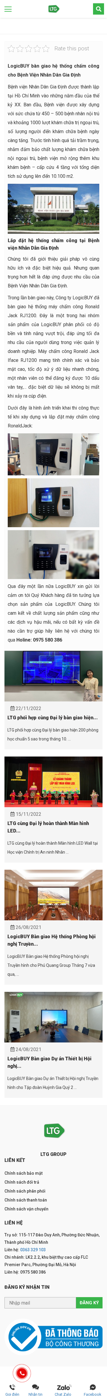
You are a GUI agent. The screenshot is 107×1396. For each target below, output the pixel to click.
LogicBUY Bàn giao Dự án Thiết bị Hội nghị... (49, 1062)
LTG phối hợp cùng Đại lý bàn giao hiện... (52, 717)
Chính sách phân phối (24, 1191)
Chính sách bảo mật (23, 1173)
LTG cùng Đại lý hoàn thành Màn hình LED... (48, 827)
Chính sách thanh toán (25, 1200)
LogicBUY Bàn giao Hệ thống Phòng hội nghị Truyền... (51, 940)
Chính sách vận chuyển (26, 1209)
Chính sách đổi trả (21, 1182)
